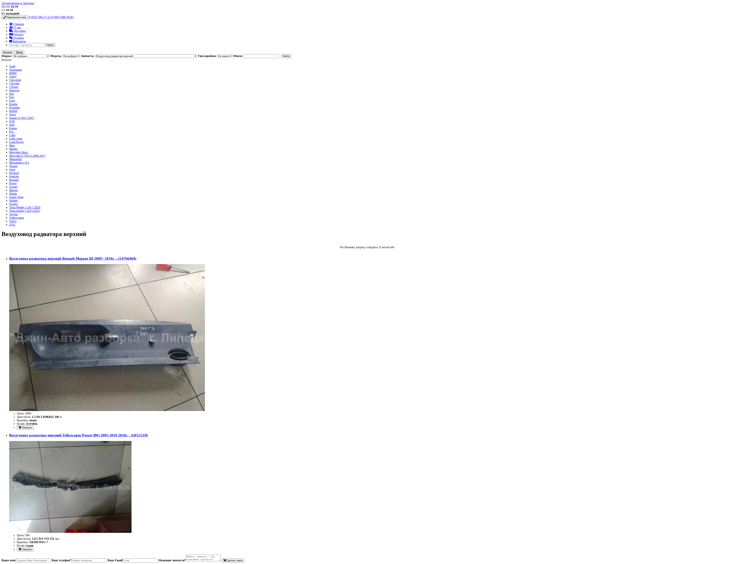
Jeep (12, 124)
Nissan (13, 166)
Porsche (14, 176)
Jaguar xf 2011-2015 (21, 118)
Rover (13, 183)
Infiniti (13, 111)
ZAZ (12, 224)
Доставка (19, 31)
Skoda (13, 193)
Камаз (13, 128)
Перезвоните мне (16, 17)
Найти (50, 45)
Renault (14, 179)
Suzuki (13, 204)
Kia (11, 131)
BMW (13, 73)
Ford (12, 100)
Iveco (12, 114)
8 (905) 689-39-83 (62, 17)
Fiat (11, 97)
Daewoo (14, 90)
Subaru (13, 200)
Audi (12, 66)
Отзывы (18, 37)
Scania (13, 186)
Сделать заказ (234, 560)
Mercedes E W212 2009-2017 (27, 155)
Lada (12, 135)
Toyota (13, 214)
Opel (12, 169)
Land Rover (16, 142)
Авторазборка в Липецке (18, 3)
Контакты (19, 41)
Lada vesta (15, 138)
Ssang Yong (16, 197)
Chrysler (14, 83)
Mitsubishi (15, 159)
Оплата (18, 34)
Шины (13, 190)
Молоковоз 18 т (19, 162)
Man (12, 145)
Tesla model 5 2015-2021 (24, 210)
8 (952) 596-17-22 (39, 17)
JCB (12, 121)
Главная (18, 24)
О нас (17, 27)
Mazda (13, 149)
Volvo (12, 221)
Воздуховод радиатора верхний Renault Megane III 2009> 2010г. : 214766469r (72, 258)
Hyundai (14, 107)
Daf (11, 93)
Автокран (15, 69)
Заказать (26, 427)
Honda (13, 104)
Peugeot (14, 173)
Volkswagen (16, 217)
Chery (13, 76)
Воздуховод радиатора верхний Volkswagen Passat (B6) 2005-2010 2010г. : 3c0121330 (78, 435)
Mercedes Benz (18, 152)
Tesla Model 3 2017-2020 (24, 207)
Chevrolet (15, 80)
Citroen (13, 87)
